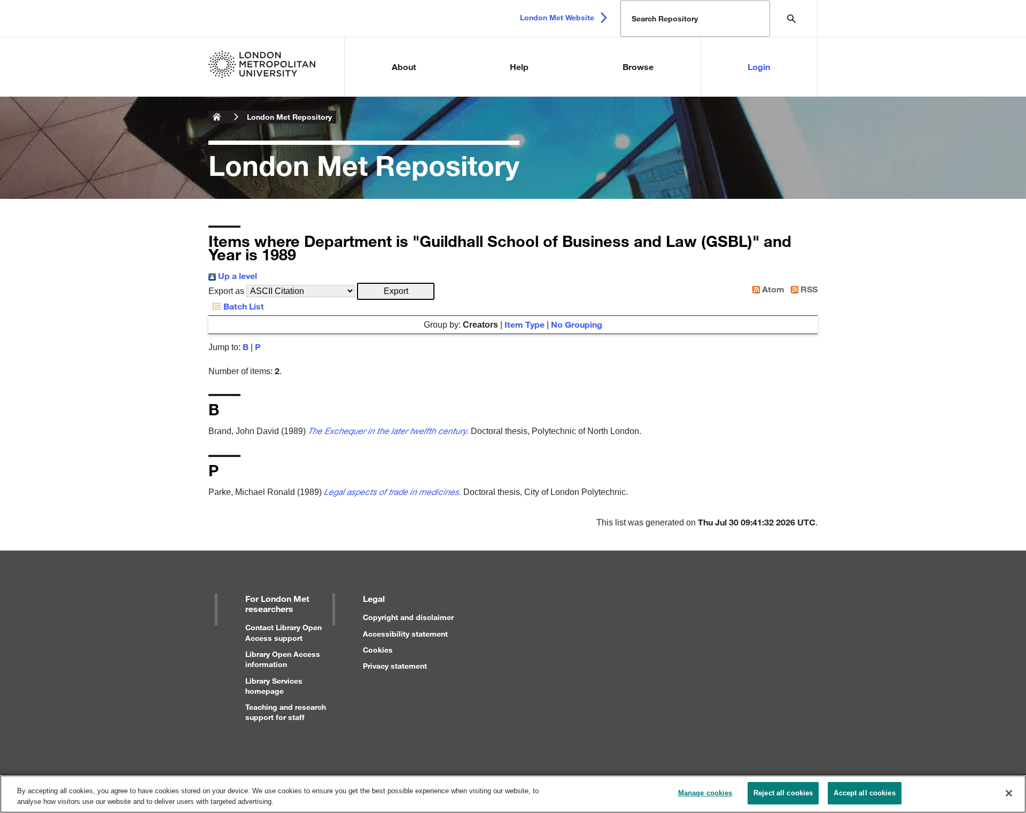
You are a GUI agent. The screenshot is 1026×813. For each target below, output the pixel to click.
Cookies (378, 649)
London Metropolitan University (217, 117)
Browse (638, 66)
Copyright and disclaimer (408, 617)
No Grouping (576, 324)
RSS (808, 289)
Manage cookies (705, 793)
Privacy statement (395, 665)
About (404, 66)
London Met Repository (289, 116)
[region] (513, 794)
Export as (226, 291)
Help (519, 66)
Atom (772, 289)
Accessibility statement (405, 633)
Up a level (236, 275)
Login (759, 66)
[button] (395, 291)
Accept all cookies (864, 793)
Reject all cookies (783, 793)
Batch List (242, 306)
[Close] (1009, 793)
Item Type (524, 324)
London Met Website (557, 17)
